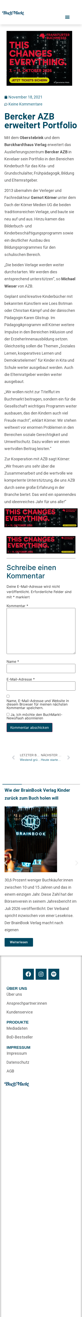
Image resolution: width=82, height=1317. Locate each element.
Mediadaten (17, 1028)
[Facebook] (28, 974)
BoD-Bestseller (20, 1037)
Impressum (17, 1053)
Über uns (14, 994)
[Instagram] (41, 974)
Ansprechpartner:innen (24, 1003)
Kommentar (17, 606)
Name (13, 661)
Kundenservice (20, 1012)
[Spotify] (53, 974)
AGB (10, 1071)
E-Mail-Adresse (21, 679)
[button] (5, 863)
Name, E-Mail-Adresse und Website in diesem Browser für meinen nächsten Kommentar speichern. (38, 704)
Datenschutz (18, 1062)
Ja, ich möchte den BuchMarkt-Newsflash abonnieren (34, 716)
